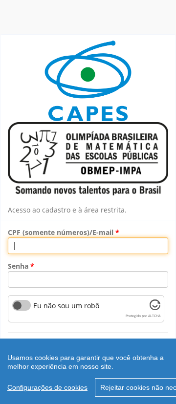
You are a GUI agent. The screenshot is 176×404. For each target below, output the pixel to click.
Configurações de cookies (47, 387)
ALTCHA (154, 316)
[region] (88, 371)
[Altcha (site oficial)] (155, 307)
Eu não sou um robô (66, 305)
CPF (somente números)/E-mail (60, 232)
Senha (18, 266)
